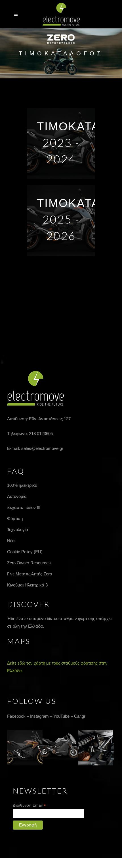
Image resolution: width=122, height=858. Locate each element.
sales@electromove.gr (42, 448)
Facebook (16, 716)
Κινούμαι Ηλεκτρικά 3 (27, 585)
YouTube (61, 716)
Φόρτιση (15, 518)
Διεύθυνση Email (29, 805)
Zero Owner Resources (29, 562)
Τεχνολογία (17, 529)
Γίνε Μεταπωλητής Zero (29, 573)
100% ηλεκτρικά (22, 485)
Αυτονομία (17, 496)
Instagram (39, 716)
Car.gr (79, 716)
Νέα (11, 540)
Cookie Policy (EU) (25, 551)
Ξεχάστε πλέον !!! (23, 507)
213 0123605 (41, 433)
